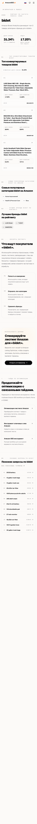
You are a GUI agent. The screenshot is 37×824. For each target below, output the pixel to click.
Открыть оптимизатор (17, 363)
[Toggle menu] (33, 3)
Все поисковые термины (12, 465)
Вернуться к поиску (13, 9)
